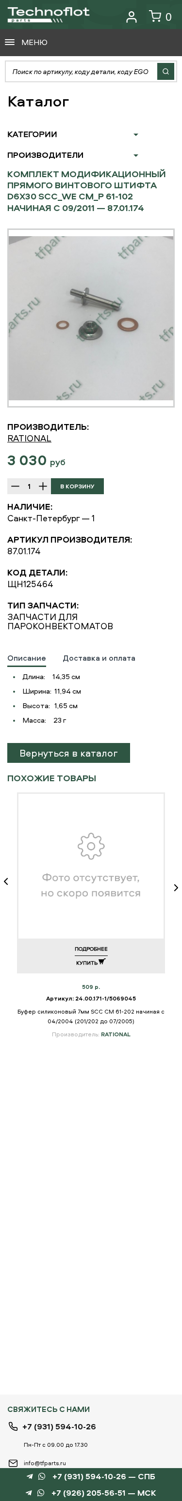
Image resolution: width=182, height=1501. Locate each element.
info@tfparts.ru (45, 1463)
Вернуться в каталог (68, 752)
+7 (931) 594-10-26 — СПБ (103, 1476)
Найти (165, 71)
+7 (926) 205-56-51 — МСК (103, 1493)
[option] (91, 318)
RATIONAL (29, 438)
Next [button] (172, 888)
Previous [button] (9, 888)
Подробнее (91, 948)
